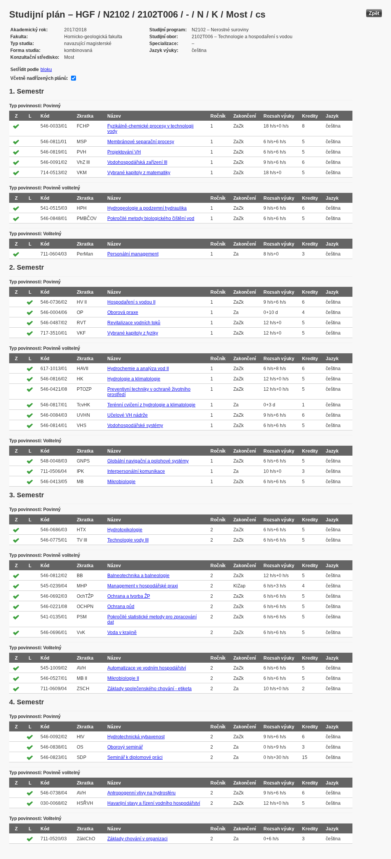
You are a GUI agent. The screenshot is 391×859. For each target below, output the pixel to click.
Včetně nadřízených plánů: (39, 78)
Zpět (374, 13)
